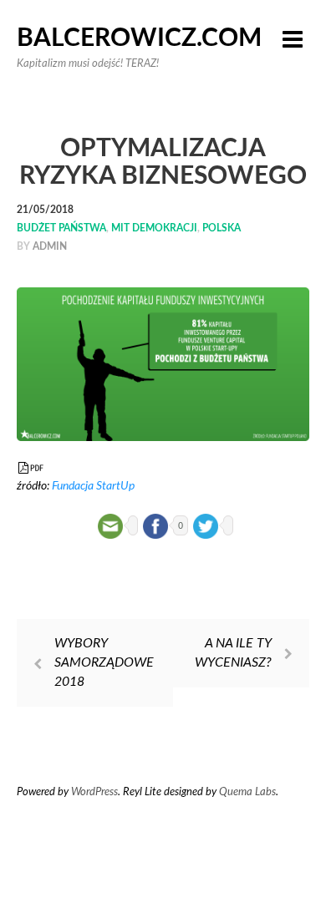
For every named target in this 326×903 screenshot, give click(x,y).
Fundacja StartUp (93, 486)
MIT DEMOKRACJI (154, 228)
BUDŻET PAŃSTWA (61, 228)
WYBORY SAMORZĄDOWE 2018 (104, 662)
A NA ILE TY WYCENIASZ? (233, 653)
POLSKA (221, 228)
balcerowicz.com (139, 38)
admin (50, 246)
